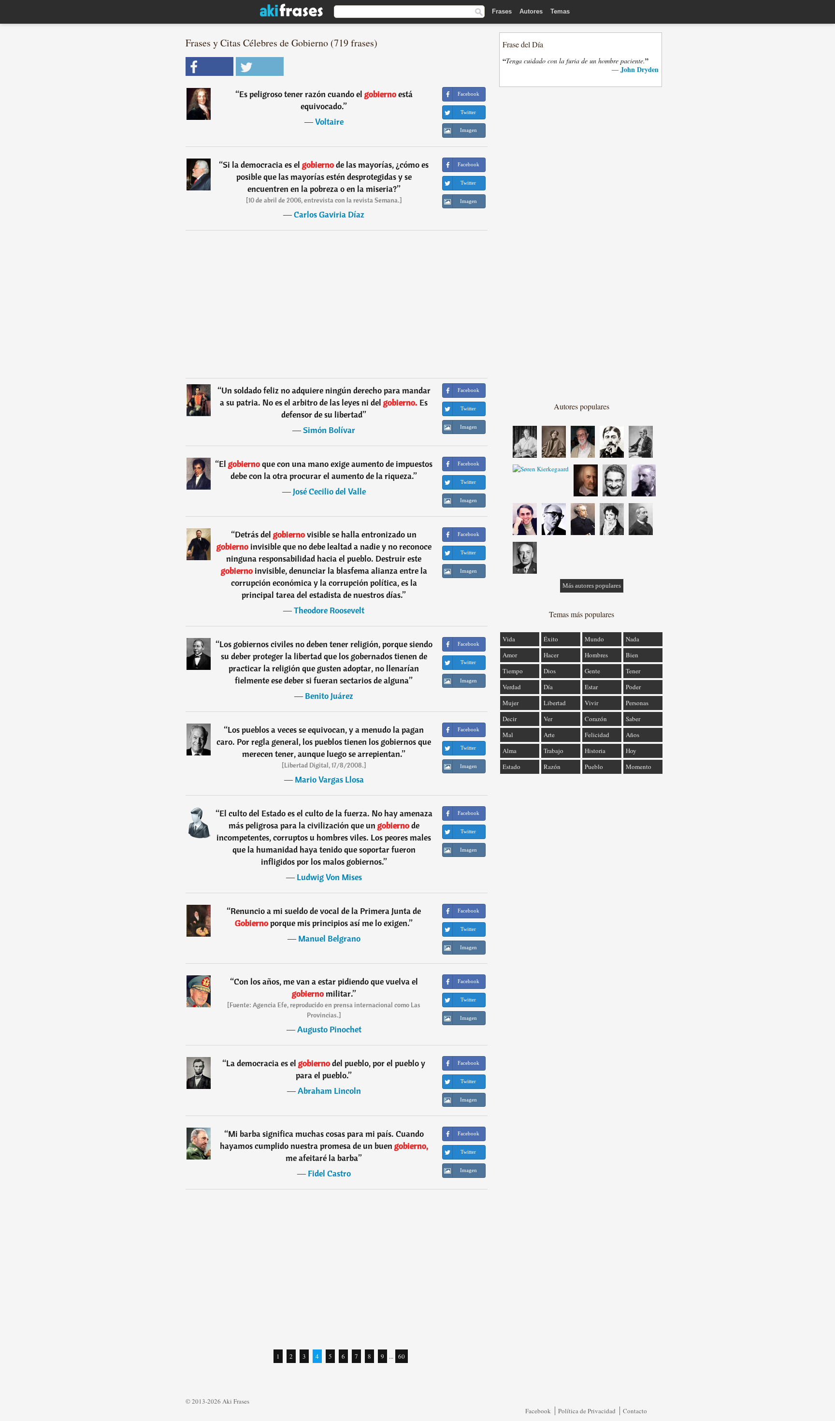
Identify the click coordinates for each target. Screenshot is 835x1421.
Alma (510, 750)
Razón (552, 766)
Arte (549, 734)
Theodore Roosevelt (329, 610)
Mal (508, 734)
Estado (511, 766)
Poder (633, 686)
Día (548, 686)
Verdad (512, 686)
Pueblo (594, 766)
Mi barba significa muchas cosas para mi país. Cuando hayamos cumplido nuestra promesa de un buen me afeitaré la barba (324, 1145)
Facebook (538, 1410)
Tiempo (513, 671)
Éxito (551, 639)
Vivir (591, 702)
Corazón (596, 718)
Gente (592, 671)
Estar (591, 686)
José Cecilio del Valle (329, 491)
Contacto (635, 1410)
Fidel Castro (329, 1173)
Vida (509, 639)
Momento (638, 766)
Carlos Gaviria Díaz (329, 214)
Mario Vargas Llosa (329, 779)
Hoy (631, 750)
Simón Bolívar (329, 429)
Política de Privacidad (587, 1410)
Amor (510, 655)
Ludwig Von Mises (329, 877)
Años (632, 734)
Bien (632, 655)
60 (401, 1356)
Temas (560, 11)
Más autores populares (591, 585)
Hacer (551, 655)
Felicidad (597, 734)
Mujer (510, 702)
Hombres (596, 655)
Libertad (555, 702)
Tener (633, 671)
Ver (548, 718)
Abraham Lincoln (329, 1090)
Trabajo (553, 750)
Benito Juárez (329, 695)
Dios (550, 671)
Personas (637, 702)
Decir (510, 718)
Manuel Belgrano (329, 938)
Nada (632, 639)
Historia (595, 750)
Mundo (594, 639)
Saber (633, 718)
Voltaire (329, 121)
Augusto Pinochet (329, 1029)
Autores (531, 11)
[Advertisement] (337, 304)
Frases (502, 11)
